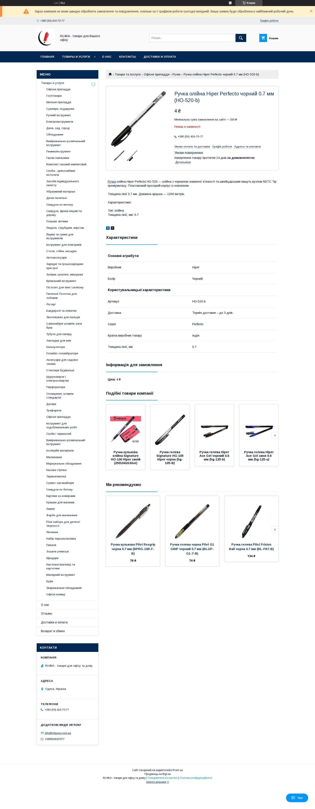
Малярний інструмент (60, 574)
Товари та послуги (128, 74)
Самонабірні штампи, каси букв (64, 325)
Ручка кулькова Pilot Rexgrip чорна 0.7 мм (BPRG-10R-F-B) (133, 549)
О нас (106, 56)
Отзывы (46, 613)
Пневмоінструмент (58, 151)
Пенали (51, 545)
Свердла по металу (59, 204)
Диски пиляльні (56, 198)
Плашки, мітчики (57, 221)
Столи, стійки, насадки (61, 251)
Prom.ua (178, 770)
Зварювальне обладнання (64, 587)
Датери (51, 404)
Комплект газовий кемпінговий (66, 164)
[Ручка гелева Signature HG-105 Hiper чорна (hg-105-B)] (170, 425)
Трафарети (53, 410)
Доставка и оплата (160, 56)
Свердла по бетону (59, 489)
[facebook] (108, 228)
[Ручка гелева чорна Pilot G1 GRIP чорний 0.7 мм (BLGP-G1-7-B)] (192, 517)
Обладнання (54, 134)
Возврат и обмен (53, 631)
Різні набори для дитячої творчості (63, 523)
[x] (112, 228)
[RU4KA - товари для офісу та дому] (46, 45)
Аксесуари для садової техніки (62, 361)
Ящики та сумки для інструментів (59, 236)
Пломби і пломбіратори (62, 353)
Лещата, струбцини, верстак (65, 227)
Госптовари (54, 95)
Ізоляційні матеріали (60, 450)
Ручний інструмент (58, 115)
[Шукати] (241, 38)
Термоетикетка (56, 476)
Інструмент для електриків (63, 244)
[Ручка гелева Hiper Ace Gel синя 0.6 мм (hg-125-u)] (259, 425)
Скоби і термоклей (58, 433)
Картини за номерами (60, 496)
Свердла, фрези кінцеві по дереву (64, 213)
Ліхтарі (51, 304)
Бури (49, 581)
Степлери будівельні (60, 370)
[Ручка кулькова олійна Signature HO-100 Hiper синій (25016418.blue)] (125, 425)
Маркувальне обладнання (63, 463)
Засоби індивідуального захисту (62, 183)
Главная (47, 56)
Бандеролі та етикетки (61, 310)
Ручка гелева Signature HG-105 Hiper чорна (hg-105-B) (170, 457)
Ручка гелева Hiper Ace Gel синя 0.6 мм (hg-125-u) (259, 455)
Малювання (54, 457)
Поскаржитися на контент (162, 777)
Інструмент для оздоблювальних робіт (61, 425)
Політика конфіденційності (196, 777)
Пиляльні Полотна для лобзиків (61, 295)
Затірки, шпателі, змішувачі (64, 274)
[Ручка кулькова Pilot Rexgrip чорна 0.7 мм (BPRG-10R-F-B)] (133, 517)
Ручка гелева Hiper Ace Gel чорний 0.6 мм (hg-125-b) (215, 455)
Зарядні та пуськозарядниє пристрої (64, 265)
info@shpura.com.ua (58, 733)
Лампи (50, 508)
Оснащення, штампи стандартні (60, 395)
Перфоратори (55, 387)
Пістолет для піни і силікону (65, 287)
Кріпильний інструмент (61, 281)
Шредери (52, 558)
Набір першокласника (61, 538)
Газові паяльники (57, 157)
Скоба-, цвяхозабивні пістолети (60, 172)
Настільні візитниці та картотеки (60, 566)
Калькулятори (55, 347)
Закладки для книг (58, 340)
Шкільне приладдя (58, 102)
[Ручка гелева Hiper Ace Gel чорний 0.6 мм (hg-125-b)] (214, 425)
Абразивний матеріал (60, 191)
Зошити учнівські (57, 551)
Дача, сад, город (58, 128)
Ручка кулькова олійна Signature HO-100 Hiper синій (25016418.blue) (126, 457)
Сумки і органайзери (60, 482)
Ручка (112, 181)
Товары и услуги (76, 56)
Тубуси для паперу (59, 334)
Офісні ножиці (55, 594)
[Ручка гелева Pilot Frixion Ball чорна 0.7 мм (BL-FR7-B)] (251, 517)
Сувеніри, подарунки (60, 108)
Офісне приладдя (157, 74)
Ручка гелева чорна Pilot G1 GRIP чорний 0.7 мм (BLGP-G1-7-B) (192, 549)
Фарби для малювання (61, 515)
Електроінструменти (59, 121)
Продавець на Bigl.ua (157, 774)
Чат (300, 798)
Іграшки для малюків (60, 502)
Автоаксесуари (56, 257)
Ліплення (52, 532)
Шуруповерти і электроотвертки (57, 378)
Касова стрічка (56, 470)
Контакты (127, 56)
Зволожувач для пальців (63, 317)
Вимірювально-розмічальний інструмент (65, 143)
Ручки (176, 74)
